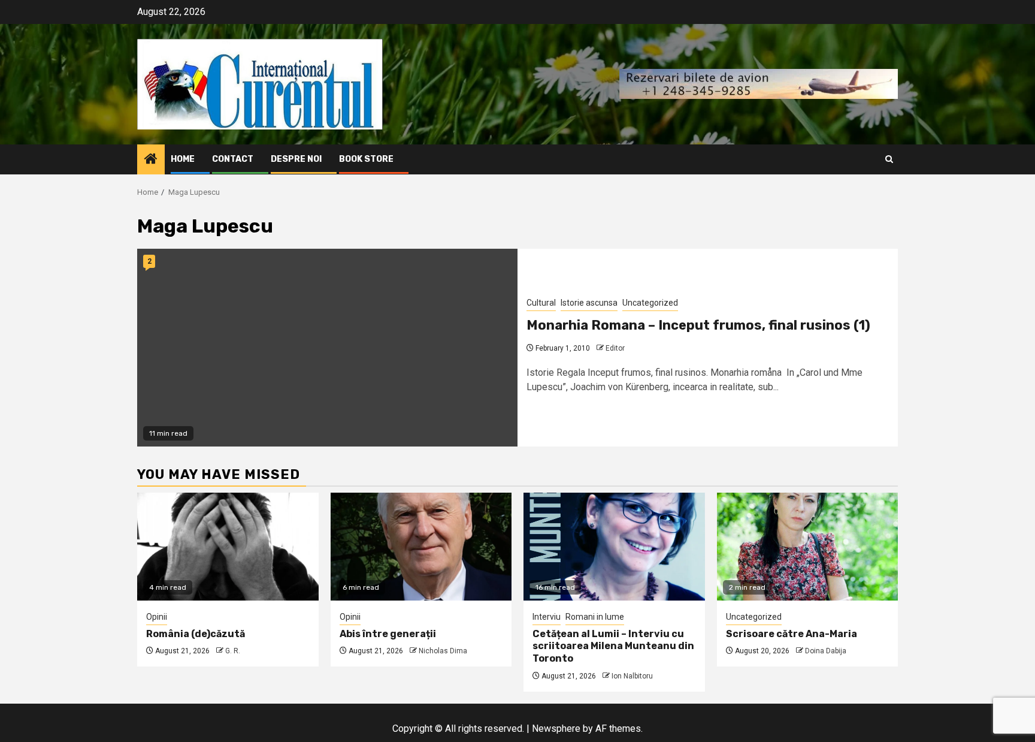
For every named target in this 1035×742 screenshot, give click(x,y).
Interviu (546, 617)
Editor (615, 348)
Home (183, 159)
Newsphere (556, 728)
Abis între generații (388, 634)
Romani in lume (594, 617)
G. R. (232, 651)
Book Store (366, 159)
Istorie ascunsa (589, 302)
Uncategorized (650, 302)
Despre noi (296, 159)
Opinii (156, 617)
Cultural (541, 302)
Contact (232, 159)
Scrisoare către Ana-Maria (791, 634)
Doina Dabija (825, 651)
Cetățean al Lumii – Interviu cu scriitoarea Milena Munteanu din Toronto (613, 646)
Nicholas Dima (443, 651)
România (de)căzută (195, 634)
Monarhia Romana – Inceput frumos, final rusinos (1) (698, 325)
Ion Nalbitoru (632, 676)
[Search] (889, 159)
